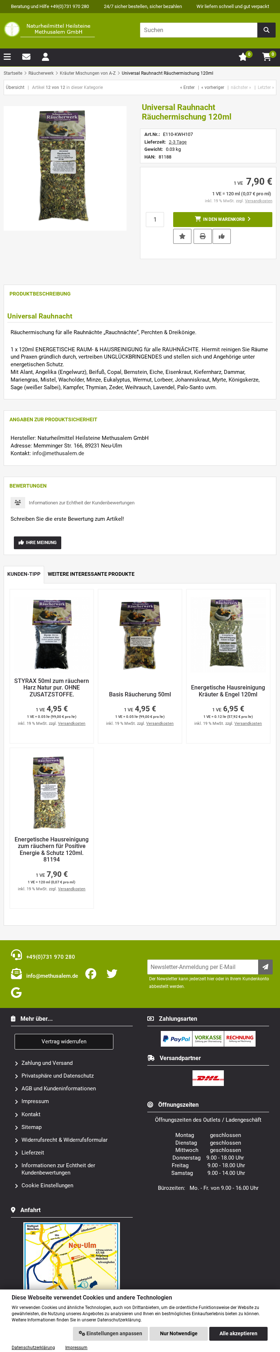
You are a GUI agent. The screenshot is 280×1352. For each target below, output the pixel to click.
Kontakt (31, 1114)
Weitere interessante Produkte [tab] (91, 574)
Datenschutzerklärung (33, 1347)
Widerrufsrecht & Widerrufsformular (65, 1140)
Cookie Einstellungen (47, 1185)
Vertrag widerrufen (64, 1041)
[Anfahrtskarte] (71, 1225)
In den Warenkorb (223, 219)
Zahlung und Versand (47, 1063)
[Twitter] (113, 974)
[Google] (17, 993)
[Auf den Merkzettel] (182, 236)
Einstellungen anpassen (113, 1333)
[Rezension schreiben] (222, 236)
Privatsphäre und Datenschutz (58, 1075)
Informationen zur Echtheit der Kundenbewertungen (82, 502)
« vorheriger (212, 87)
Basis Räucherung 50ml (140, 694)
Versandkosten (258, 201)
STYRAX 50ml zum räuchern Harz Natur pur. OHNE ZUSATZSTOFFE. (51, 688)
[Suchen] (266, 30)
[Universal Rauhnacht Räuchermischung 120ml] (65, 168)
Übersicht (15, 87)
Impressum (35, 1101)
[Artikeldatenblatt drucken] (203, 236)
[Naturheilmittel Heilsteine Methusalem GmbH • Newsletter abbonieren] (265, 967)
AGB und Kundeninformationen (59, 1088)
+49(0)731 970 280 (50, 957)
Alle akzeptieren (238, 1333)
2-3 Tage (178, 142)
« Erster (187, 87)
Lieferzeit (33, 1152)
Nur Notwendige (179, 1333)
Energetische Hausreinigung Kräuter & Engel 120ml (228, 691)
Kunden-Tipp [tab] (23, 574)
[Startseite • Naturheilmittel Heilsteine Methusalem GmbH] (49, 29)
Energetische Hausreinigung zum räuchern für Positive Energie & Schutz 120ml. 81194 (52, 849)
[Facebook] (92, 974)
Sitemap (32, 1127)
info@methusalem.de (58, 453)
